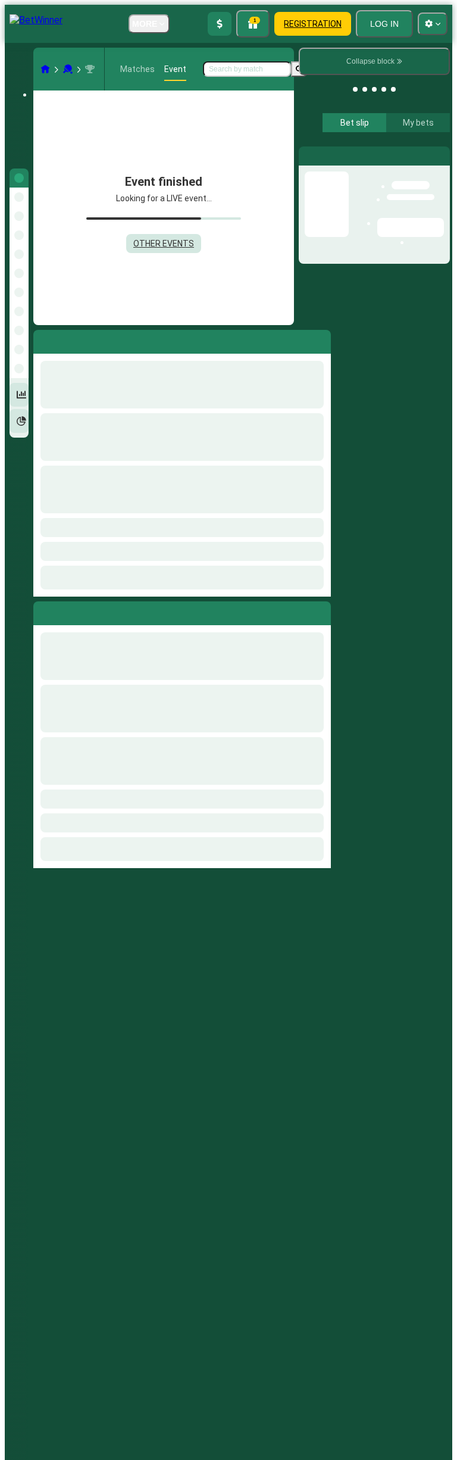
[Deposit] (219, 24)
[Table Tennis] (68, 69)
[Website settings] (432, 24)
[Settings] (431, 155)
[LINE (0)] (45, 69)
